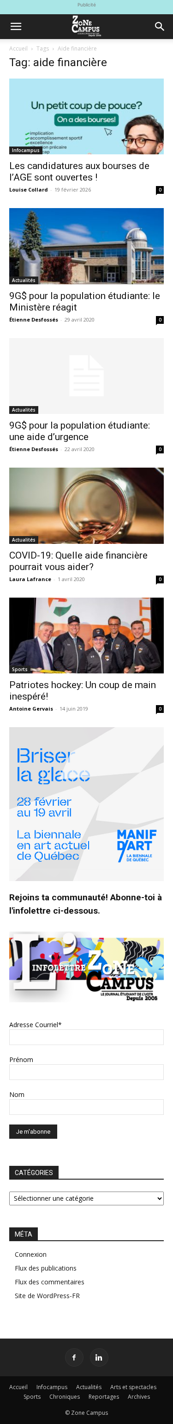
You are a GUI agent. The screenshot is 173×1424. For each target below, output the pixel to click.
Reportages (104, 1397)
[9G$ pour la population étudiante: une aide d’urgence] (86, 376)
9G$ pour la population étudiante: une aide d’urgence (79, 431)
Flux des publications (46, 1268)
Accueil (18, 48)
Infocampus (26, 150)
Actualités (24, 280)
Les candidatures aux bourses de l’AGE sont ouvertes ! (79, 171)
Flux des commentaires (49, 1281)
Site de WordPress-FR (47, 1295)
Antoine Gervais (31, 708)
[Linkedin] (99, 1357)
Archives (139, 1397)
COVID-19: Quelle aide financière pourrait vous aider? (78, 561)
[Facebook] (74, 1357)
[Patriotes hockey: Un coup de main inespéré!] (86, 635)
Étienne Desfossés (33, 319)
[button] (15, 26)
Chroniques (64, 1397)
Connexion (31, 1254)
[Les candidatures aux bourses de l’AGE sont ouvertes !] (86, 116)
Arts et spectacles (133, 1387)
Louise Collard (28, 189)
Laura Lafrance (30, 579)
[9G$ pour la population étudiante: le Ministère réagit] (86, 246)
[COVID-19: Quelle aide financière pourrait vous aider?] (86, 505)
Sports (20, 669)
